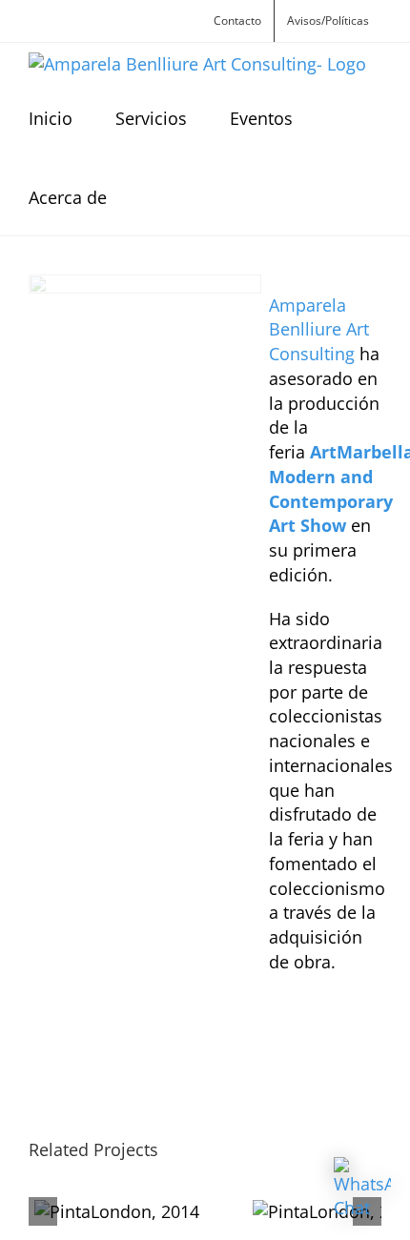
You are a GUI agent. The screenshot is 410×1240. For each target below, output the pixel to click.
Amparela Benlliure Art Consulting (319, 329)
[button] (156, 195)
